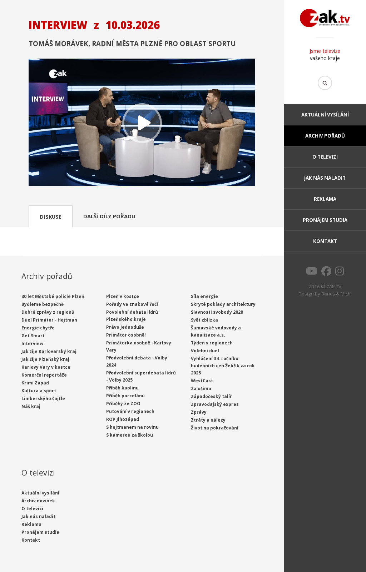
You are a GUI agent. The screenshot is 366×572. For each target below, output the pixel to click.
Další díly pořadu (109, 216)
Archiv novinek (38, 501)
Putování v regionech (130, 411)
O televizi (325, 157)
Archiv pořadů (325, 136)
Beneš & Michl (336, 293)
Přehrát (142, 123)
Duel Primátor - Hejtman (49, 320)
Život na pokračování (214, 428)
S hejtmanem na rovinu (132, 427)
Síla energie (204, 296)
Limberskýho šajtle (43, 399)
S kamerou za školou (129, 435)
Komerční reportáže (44, 375)
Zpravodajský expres (215, 404)
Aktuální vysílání (325, 114)
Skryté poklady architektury (223, 304)
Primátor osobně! (126, 335)
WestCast (202, 381)
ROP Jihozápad (122, 419)
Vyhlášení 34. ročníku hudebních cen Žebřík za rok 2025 (223, 365)
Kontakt (325, 241)
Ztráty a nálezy (208, 420)
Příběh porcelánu (125, 396)
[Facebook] (326, 273)
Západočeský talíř (211, 396)
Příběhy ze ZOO (123, 404)
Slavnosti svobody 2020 (217, 312)
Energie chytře (38, 328)
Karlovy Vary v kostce (45, 367)
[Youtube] (312, 273)
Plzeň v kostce (122, 296)
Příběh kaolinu (122, 388)
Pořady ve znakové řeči (132, 304)
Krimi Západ (35, 383)
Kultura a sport (38, 391)
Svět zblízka (204, 320)
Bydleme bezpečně (42, 304)
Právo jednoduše (125, 327)
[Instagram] (340, 273)
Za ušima (201, 389)
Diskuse (50, 216)
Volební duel (205, 351)
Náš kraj (30, 406)
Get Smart (33, 336)
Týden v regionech (212, 343)
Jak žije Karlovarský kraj (48, 351)
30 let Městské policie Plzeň (52, 296)
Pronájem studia (325, 220)
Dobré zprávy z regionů (47, 312)
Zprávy (199, 412)
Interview (32, 343)
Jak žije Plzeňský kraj (45, 359)
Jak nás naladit (325, 178)
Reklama (325, 199)
